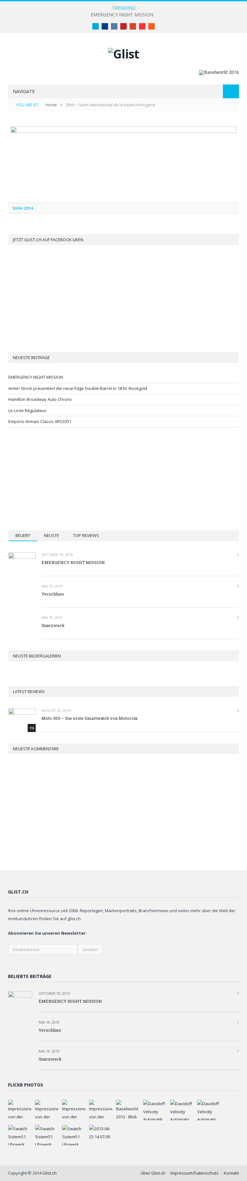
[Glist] (123, 52)
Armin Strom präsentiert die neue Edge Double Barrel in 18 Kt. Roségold (77, 388)
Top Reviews (86, 535)
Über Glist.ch (153, 1173)
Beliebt (22, 535)
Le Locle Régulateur (27, 410)
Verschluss (52, 594)
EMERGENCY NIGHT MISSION (122, 15)
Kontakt (231, 1173)
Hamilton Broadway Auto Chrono (40, 399)
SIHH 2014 (23, 208)
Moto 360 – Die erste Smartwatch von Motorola (89, 718)
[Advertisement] (124, 479)
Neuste (51, 535)
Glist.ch (49, 1173)
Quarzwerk (53, 625)
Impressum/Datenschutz (194, 1173)
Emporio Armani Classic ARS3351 (39, 421)
